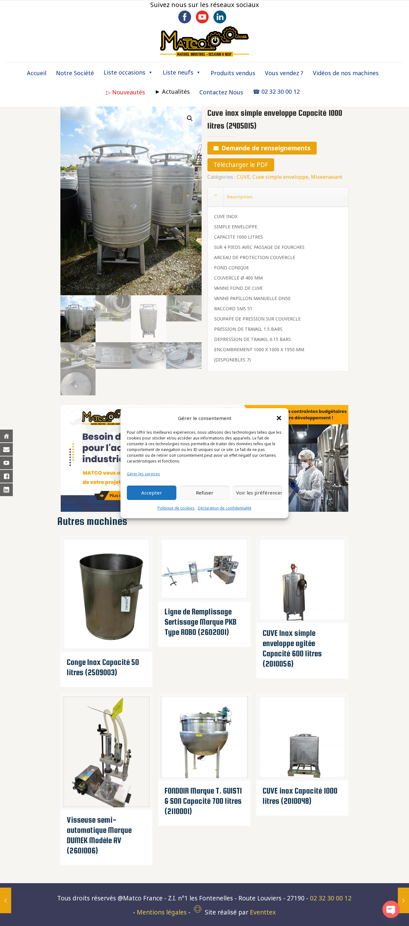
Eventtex (263, 912)
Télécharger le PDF (240, 165)
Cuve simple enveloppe (280, 176)
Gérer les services (143, 474)
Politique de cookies (176, 508)
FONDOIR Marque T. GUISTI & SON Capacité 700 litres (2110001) (203, 801)
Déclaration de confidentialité (224, 508)
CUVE (243, 176)
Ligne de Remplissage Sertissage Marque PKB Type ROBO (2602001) (200, 622)
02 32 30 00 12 (330, 898)
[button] (279, 418)
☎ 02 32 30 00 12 (276, 91)
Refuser (204, 492)
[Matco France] (204, 41)
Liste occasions (124, 72)
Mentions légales (162, 912)
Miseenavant (326, 176)
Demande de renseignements (266, 148)
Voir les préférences (259, 492)
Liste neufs (178, 72)
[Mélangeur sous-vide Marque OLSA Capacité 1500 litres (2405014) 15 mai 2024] (5, 900)
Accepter (151, 492)
